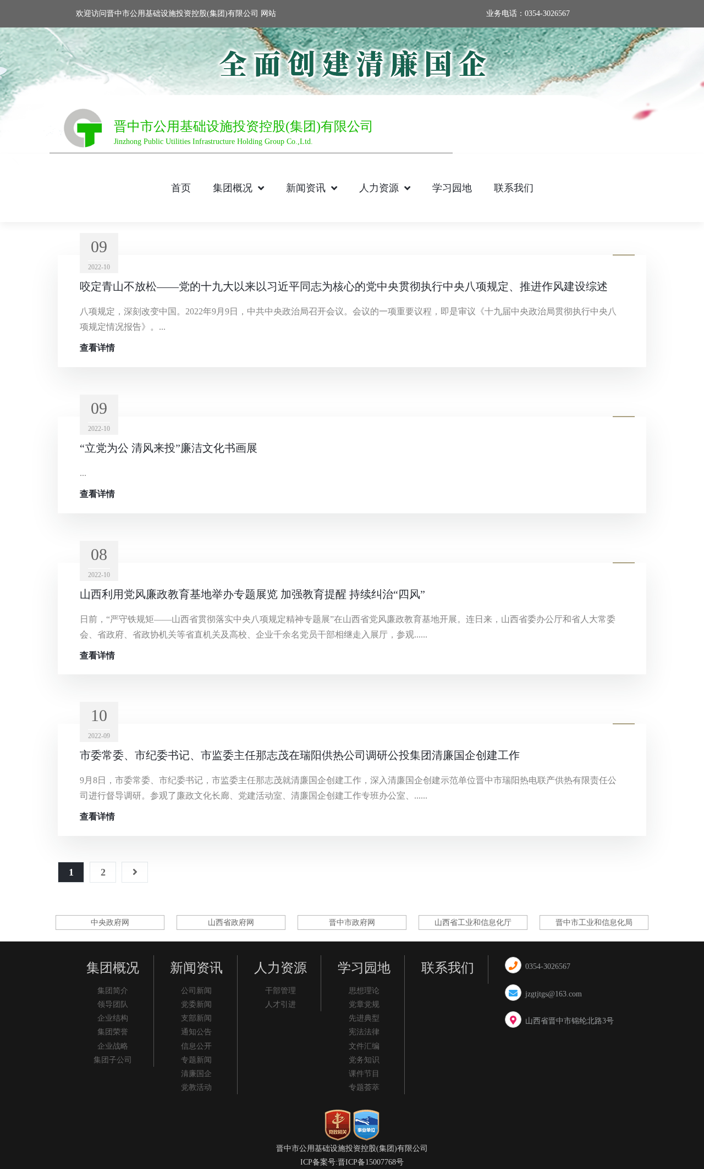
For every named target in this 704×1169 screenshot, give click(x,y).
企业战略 (112, 1046)
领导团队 (112, 1004)
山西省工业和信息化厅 (473, 922)
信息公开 (196, 1046)
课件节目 (364, 1074)
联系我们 (514, 187)
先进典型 (364, 1018)
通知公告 (196, 1032)
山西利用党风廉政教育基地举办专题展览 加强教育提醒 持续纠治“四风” (252, 594)
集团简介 (112, 991)
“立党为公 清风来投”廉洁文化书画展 (168, 448)
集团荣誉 (112, 1032)
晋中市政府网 (352, 922)
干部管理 (280, 991)
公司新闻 (196, 991)
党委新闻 (196, 1004)
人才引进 (280, 1004)
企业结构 (112, 1018)
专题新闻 (196, 1060)
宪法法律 (364, 1032)
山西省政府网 (231, 922)
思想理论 (364, 991)
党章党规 (364, 1004)
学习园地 (452, 187)
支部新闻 (196, 1018)
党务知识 (364, 1060)
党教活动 (196, 1087)
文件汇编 (364, 1046)
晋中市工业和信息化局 (594, 922)
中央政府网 (110, 922)
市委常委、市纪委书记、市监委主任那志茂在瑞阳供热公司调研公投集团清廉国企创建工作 (300, 755)
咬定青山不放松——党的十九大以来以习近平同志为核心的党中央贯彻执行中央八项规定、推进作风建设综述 (344, 286)
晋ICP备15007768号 (371, 1162)
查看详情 (97, 347)
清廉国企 (196, 1074)
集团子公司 (113, 1060)
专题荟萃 (364, 1087)
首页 (181, 187)
